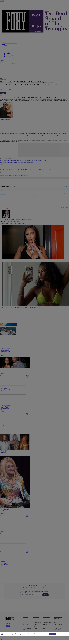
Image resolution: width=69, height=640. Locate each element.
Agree (53, 633)
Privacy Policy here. (23, 634)
